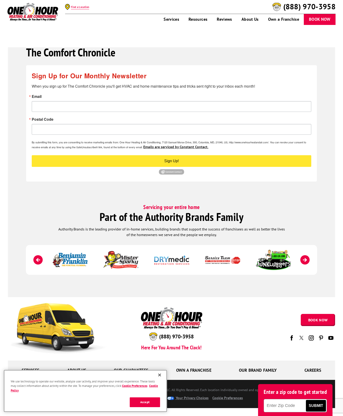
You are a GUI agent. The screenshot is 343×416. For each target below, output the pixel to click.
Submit (316, 406)
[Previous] (38, 260)
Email (37, 96)
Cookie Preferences (134, 386)
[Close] (159, 375)
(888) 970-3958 (309, 6)
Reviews (224, 19)
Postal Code (42, 119)
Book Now (319, 19)
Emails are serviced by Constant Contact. (175, 146)
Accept (145, 402)
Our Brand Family (258, 370)
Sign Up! (171, 161)
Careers (313, 370)
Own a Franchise (283, 19)
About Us (250, 19)
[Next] (305, 260)
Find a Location (80, 7)
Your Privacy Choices (192, 397)
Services (171, 19)
